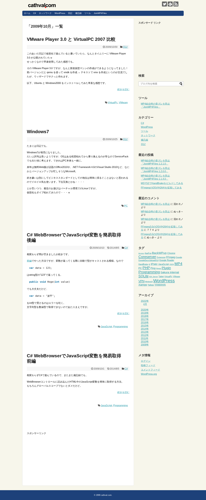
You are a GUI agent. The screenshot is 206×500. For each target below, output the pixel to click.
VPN (141, 281)
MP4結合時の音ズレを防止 (155, 204)
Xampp (142, 284)
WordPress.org (149, 374)
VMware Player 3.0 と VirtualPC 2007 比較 (71, 39)
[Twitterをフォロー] (164, 4)
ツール (87, 13)
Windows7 (38, 131)
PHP (146, 268)
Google (179, 257)
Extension (161, 257)
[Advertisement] (52, 456)
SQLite (143, 276)
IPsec (154, 264)
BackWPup (159, 253)
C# (34, 13)
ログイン (146, 361)
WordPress (60, 13)
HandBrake (143, 264)
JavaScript (106, 326)
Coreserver (147, 257)
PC (126, 206)
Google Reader (166, 260)
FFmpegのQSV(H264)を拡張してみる (161, 187)
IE (149, 264)
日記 (70, 13)
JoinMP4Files (100, 13)
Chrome (171, 253)
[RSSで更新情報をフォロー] (175, 4)
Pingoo (158, 268)
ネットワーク (45, 13)
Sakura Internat (169, 272)
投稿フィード (148, 365)
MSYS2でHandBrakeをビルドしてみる (162, 183)
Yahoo (151, 285)
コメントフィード (150, 370)
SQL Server (153, 277)
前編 (29, 261)
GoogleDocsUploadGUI (148, 260)
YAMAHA (160, 284)
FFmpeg (170, 257)
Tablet (161, 276)
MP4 (178, 264)
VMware (123, 102)
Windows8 (149, 281)
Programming (120, 326)
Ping (153, 268)
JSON (171, 264)
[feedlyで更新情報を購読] (170, 4)
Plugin (166, 268)
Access (141, 253)
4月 (145, 304)
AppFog (148, 253)
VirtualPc (113, 102)
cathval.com (106, 495)
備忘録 (78, 13)
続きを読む (123, 89)
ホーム (27, 13)
